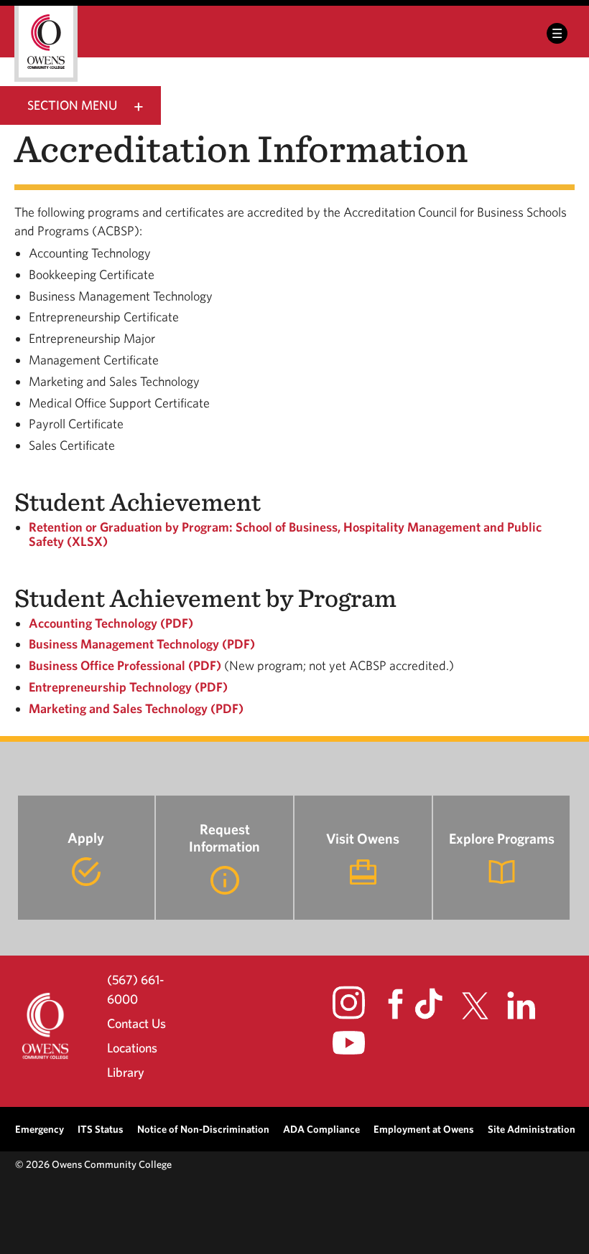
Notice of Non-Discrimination (203, 1129)
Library (125, 1072)
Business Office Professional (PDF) (125, 665)
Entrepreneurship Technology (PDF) (128, 686)
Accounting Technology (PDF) (111, 623)
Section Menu (72, 105)
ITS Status (101, 1129)
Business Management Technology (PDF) (142, 643)
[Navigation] (557, 33)
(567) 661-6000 (135, 988)
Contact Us (136, 1023)
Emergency (39, 1129)
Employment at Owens (424, 1129)
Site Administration (531, 1129)
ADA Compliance (321, 1129)
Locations (132, 1047)
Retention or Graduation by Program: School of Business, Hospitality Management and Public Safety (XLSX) (285, 534)
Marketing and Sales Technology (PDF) (136, 708)
